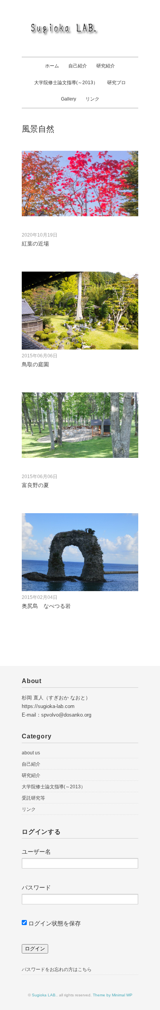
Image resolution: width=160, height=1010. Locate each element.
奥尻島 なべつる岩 (46, 606)
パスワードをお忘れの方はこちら (57, 969)
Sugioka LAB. (44, 995)
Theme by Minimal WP (112, 995)
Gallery (68, 99)
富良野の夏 (35, 485)
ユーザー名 (36, 851)
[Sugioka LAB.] (80, 24)
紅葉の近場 (35, 243)
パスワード (36, 887)
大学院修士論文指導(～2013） (66, 82)
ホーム (52, 66)
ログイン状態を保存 (54, 923)
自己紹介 (77, 66)
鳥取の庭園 (35, 364)
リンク (92, 99)
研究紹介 (105, 66)
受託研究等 (33, 798)
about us (31, 753)
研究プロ (116, 82)
